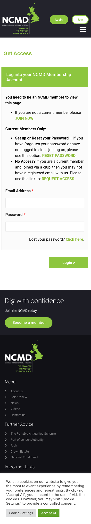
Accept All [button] (49, 513)
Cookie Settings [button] (21, 513)
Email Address (18, 191)
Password (14, 215)
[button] (83, 29)
